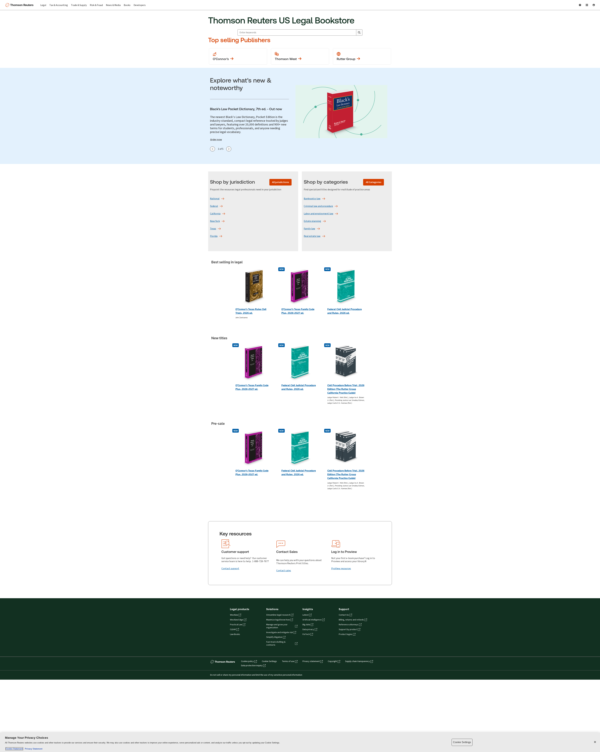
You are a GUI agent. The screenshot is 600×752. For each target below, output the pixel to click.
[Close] (595, 742)
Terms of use (288, 661)
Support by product (348, 629)
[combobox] (297, 32)
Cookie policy (247, 661)
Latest (305, 615)
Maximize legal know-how (278, 619)
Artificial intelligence (312, 619)
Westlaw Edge (236, 619)
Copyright (332, 661)
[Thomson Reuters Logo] (20, 5)
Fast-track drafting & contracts (275, 643)
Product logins (345, 634)
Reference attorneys (348, 624)
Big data (306, 624)
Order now (216, 139)
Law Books (235, 634)
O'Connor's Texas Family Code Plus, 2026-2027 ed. (297, 311)
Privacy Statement (33, 749)
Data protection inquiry (251, 665)
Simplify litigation (274, 637)
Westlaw (234, 615)
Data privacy (308, 629)
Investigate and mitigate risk (279, 632)
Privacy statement (311, 661)
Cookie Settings (269, 661)
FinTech (306, 634)
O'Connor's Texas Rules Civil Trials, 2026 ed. (250, 311)
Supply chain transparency (357, 661)
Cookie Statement (14, 749)
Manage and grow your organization (277, 626)
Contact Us (344, 615)
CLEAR (233, 629)
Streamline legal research (278, 615)
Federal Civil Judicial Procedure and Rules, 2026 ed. (344, 311)
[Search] (359, 32)
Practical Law (236, 624)
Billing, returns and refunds (351, 619)
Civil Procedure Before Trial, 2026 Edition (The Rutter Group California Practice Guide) (345, 389)
